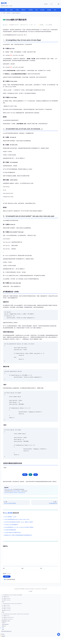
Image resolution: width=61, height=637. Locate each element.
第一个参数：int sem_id (6, 605)
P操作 (3, 627)
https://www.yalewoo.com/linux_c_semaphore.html (14, 492)
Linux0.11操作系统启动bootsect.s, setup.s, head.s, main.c (16, 519)
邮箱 (22, 568)
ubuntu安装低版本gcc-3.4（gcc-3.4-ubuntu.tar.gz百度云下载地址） (19, 527)
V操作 (3, 629)
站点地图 (30, 591)
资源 (37, 9)
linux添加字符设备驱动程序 (10, 529)
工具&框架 (30, 9)
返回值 (3, 601)
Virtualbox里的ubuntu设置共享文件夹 (12, 532)
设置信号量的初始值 (5, 624)
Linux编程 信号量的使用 (16, 19)
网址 (41, 568)
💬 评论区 (2, 634)
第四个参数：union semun (6, 610)
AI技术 (11, 9)
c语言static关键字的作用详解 (10, 503)
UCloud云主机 (44, 588)
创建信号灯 (4, 622)
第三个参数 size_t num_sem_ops (7, 619)
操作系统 (8, 13)
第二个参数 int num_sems (6, 598)
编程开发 (23, 9)
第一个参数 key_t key (5, 596)
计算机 (17, 9)
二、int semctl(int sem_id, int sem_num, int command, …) (11, 603)
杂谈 (55, 9)
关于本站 (45, 4)
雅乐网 (4, 3)
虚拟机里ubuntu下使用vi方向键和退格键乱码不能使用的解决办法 (18, 535)
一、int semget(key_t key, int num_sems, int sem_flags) (11, 594)
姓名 (4, 568)
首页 (6, 9)
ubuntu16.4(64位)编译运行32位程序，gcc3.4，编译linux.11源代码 (18, 522)
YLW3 (39, 588)
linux (47, 24)
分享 (35, 474)
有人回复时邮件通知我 (10, 579)
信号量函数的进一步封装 (5, 620)
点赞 (25, 474)
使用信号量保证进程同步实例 (6, 631)
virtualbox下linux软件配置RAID (11, 524)
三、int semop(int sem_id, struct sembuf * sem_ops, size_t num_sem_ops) (15, 613)
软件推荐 (42, 9)
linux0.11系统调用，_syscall (10, 516)
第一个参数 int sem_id (5, 615)
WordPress (32, 588)
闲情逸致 (49, 9)
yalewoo (6, 24)
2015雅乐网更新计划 (53, 503)
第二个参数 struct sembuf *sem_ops (8, 617)
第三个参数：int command (6, 608)
